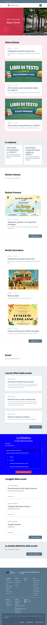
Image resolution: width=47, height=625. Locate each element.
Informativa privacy (37, 591)
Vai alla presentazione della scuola (23, 472)
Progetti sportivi (14, 524)
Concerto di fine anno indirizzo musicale (23, 331)
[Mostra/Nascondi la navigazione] (1, 5)
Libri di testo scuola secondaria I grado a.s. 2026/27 (23, 89)
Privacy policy (6, 617)
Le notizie (10, 48)
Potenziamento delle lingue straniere (22, 488)
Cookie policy (35, 593)
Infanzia (11, 457)
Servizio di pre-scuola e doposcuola (21, 399)
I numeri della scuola (17, 583)
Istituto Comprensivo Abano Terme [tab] (14, 450)
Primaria (12, 460)
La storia (16, 586)
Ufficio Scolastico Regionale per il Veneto (9, 587)
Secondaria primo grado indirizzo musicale (19, 466)
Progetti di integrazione (13, 521)
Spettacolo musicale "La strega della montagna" (22, 223)
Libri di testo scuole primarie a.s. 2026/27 (24, 125)
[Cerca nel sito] (40, 5)
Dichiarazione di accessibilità (36, 588)
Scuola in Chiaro (9, 591)
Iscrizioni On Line (9, 593)
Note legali (35, 595)
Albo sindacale (36, 584)
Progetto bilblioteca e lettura (19, 506)
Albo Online (35, 586)
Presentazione (18, 580)
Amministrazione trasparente (36, 581)
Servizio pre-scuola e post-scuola (21, 381)
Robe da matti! (13, 295)
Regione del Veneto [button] (8, 1)
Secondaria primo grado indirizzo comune (19, 463)
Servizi (25, 580)
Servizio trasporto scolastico (19, 416)
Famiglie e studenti (11, 379)
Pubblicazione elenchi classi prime (21, 51)
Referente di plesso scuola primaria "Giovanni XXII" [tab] (17, 453)
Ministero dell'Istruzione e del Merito (9, 582)
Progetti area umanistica (13, 485)
